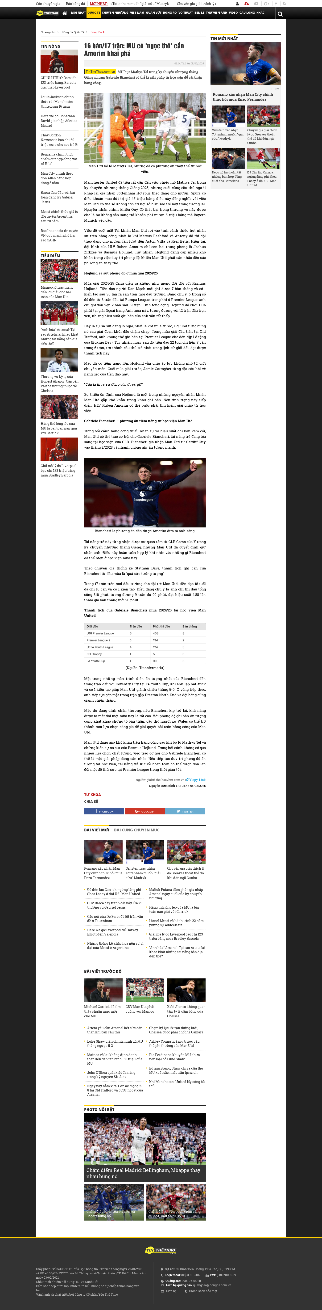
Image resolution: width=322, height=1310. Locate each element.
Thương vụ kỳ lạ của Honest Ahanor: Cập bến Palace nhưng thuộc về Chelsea (59, 383)
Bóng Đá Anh (99, 32)
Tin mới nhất (224, 38)
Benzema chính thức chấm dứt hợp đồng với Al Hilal (59, 159)
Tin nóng (50, 46)
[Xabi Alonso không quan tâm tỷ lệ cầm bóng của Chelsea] (186, 990)
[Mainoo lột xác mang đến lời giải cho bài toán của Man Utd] (59, 271)
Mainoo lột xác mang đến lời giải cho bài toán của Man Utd (57, 292)
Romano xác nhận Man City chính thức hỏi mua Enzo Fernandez (103, 873)
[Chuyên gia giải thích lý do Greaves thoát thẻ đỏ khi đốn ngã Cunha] (186, 852)
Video (233, 12)
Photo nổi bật (99, 1109)
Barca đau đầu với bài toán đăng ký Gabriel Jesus (58, 197)
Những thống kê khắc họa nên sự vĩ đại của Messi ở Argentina (115, 945)
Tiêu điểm (50, 255)
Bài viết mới (96, 830)
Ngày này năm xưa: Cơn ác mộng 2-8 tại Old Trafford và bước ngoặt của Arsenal (115, 1090)
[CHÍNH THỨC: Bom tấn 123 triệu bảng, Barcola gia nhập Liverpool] (59, 61)
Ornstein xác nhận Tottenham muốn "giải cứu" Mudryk (143, 873)
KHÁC (260, 12)
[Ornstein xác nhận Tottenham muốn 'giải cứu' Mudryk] (145, 852)
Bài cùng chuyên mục (136, 830)
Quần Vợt (153, 12)
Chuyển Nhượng (115, 12)
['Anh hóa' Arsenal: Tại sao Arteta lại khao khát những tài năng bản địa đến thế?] (59, 313)
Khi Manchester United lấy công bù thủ (177, 1084)
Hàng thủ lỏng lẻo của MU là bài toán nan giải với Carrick (174, 909)
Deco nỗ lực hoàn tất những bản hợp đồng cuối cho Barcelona (227, 176)
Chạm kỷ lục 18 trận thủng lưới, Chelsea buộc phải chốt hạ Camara (176, 1030)
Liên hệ (171, 1291)
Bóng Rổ (170, 12)
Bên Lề (199, 12)
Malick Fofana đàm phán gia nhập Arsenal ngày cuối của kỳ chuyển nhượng (176, 894)
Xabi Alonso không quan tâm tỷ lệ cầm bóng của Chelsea (186, 1011)
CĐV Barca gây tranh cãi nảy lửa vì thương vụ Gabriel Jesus (114, 905)
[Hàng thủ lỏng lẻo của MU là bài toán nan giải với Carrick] (59, 407)
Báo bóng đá (75, 3)
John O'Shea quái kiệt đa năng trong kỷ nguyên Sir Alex (111, 1074)
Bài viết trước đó (103, 971)
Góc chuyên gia (48, 3)
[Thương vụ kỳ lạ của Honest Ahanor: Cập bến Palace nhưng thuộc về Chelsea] (59, 360)
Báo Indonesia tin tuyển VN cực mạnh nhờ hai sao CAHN (59, 235)
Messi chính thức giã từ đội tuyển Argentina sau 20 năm (59, 216)
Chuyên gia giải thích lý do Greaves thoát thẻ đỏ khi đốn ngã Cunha (210, 3)
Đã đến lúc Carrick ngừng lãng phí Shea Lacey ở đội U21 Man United (114, 892)
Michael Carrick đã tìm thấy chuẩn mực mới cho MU (102, 1011)
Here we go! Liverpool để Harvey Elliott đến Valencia (112, 932)
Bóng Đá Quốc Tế (73, 32)
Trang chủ (48, 32)
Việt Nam (137, 12)
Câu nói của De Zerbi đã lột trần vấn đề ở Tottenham (115, 918)
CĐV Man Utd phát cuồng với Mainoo (140, 1009)
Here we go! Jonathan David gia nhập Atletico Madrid (59, 121)
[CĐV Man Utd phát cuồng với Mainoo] (145, 990)
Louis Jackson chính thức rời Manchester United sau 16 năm (57, 102)
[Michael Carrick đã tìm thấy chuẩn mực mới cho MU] (103, 990)
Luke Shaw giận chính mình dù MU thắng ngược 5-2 (115, 1043)
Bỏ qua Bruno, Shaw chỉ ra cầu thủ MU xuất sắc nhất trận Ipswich (176, 1070)
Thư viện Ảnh (216, 12)
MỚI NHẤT (78, 12)
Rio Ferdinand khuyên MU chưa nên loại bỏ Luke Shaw (174, 1057)
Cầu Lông (247, 12)
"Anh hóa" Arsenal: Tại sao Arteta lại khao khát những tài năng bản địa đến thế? (177, 952)
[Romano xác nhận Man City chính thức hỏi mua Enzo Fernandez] (103, 852)
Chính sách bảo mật (203, 1291)
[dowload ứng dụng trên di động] (246, 3)
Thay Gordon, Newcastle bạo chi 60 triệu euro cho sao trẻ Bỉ (59, 140)
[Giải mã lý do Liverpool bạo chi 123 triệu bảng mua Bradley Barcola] (59, 449)
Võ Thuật (185, 12)
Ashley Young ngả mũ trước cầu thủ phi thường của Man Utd (174, 1043)
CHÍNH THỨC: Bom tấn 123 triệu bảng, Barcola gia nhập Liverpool (59, 82)
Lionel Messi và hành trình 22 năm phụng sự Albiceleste (176, 923)
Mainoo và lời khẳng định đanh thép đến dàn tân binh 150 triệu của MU (114, 1059)
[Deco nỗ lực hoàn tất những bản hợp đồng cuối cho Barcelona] (228, 158)
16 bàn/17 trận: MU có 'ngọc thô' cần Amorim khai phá (134, 49)
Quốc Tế (93, 12)
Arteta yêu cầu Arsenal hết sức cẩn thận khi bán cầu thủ (114, 1030)
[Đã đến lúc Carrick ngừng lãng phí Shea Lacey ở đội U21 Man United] (263, 158)
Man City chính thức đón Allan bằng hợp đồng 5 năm (57, 178)
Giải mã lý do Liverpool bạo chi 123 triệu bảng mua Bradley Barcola (176, 936)
